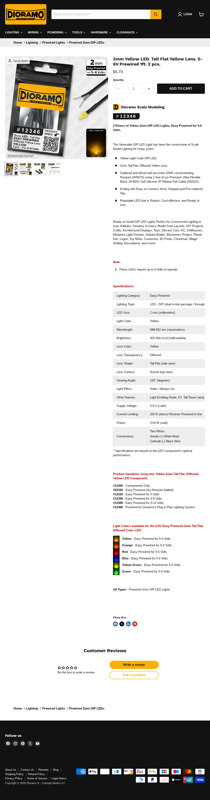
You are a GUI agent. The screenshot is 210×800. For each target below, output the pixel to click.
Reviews (44, 769)
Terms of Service (37, 778)
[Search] (155, 14)
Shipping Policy (14, 774)
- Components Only (131, 485)
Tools (77, 32)
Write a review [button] (134, 664)
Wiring (34, 32)
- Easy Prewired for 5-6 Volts (137, 498)
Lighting (12, 32)
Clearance (125, 32)
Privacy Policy (13, 778)
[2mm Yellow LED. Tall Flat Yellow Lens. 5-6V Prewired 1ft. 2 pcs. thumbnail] (11, 169)
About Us (10, 769)
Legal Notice (59, 778)
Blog (55, 769)
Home (18, 42)
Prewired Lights (53, 42)
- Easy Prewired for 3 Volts (136, 494)
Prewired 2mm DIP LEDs (86, 42)
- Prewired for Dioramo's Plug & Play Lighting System (154, 507)
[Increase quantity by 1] (149, 89)
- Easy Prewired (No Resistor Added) (143, 490)
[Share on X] (121, 623)
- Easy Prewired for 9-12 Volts (138, 503)
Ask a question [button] (134, 675)
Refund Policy (36, 774)
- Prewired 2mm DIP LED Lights (141, 589)
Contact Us (27, 769)
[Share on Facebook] (115, 623)
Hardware (99, 32)
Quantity (118, 79)
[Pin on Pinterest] (134, 623)
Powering (55, 32)
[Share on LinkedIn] (128, 623)
